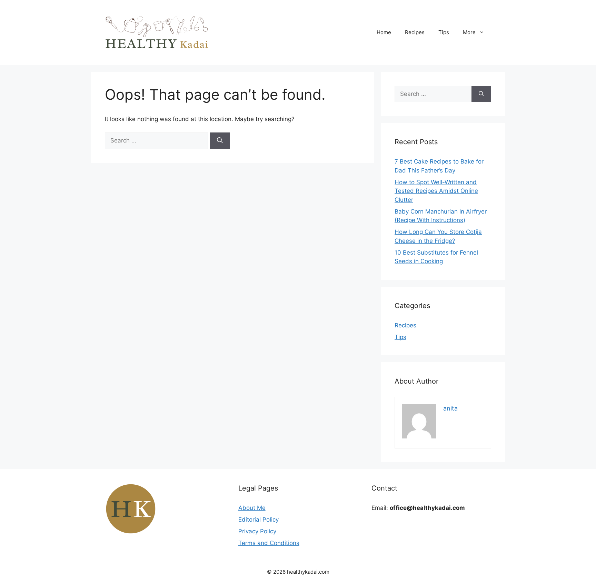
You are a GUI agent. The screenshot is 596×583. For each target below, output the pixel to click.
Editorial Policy (258, 519)
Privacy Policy (257, 531)
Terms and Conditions (268, 543)
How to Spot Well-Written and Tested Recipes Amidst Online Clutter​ (436, 191)
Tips (443, 32)
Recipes (415, 32)
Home (384, 32)
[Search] (220, 140)
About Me (252, 507)
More (469, 32)
